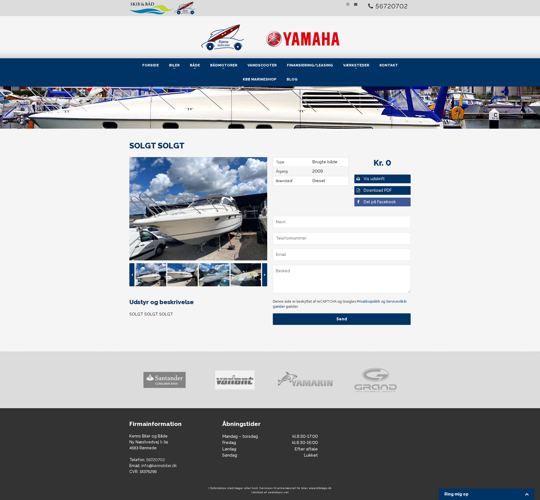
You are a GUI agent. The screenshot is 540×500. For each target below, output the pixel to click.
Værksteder (356, 65)
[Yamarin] (235, 380)
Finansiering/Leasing (310, 65)
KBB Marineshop (259, 79)
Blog (292, 79)
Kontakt (388, 65)
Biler (174, 65)
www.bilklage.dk (320, 488)
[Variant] (164, 379)
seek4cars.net (278, 492)
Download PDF (378, 190)
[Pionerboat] (375, 380)
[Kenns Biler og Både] (270, 36)
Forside (150, 65)
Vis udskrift (374, 179)
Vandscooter (262, 65)
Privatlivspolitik (368, 301)
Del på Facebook (380, 202)
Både (195, 65)
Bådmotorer (223, 65)
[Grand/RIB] (305, 380)
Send (341, 319)
